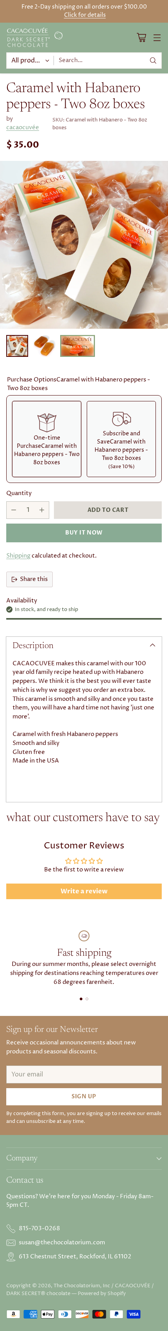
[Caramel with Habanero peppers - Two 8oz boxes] (84, 245)
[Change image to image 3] (77, 346)
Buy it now (84, 532)
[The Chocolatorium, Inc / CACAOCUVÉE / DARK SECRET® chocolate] (35, 37)
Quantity (19, 493)
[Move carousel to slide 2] (87, 999)
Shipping (18, 556)
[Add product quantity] (42, 510)
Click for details (85, 15)
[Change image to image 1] (17, 346)
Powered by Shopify (102, 1293)
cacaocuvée (22, 127)
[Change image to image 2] (44, 346)
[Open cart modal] (141, 37)
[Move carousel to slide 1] (81, 999)
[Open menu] (157, 37)
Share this (34, 579)
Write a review (84, 891)
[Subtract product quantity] (14, 510)
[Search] (153, 60)
